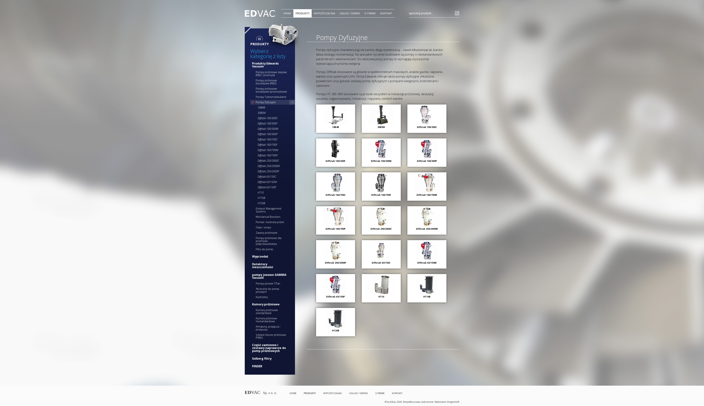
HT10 (261, 192)
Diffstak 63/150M (267, 182)
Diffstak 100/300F (267, 123)
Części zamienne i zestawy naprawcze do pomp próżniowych (269, 348)
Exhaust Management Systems (268, 210)
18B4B (261, 107)
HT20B (261, 203)
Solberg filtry (262, 359)
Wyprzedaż (260, 256)
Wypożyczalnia (324, 13)
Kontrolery (262, 297)
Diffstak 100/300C (268, 118)
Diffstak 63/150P (267, 187)
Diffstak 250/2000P (268, 171)
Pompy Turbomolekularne (271, 97)
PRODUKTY (302, 13)
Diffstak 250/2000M (269, 166)
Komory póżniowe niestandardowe (266, 320)
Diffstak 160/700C (268, 139)
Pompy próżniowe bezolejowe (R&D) (266, 82)
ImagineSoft (453, 401)
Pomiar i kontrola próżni (270, 222)
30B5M (261, 113)
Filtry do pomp (264, 249)
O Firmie (370, 13)
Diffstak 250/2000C (268, 160)
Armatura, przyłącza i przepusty (268, 328)
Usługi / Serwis (350, 13)
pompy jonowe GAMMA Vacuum (269, 276)
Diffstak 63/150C (267, 176)
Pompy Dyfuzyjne (266, 102)
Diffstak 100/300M (268, 129)
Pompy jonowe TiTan (268, 283)
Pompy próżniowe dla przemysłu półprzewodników (268, 241)
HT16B (261, 198)
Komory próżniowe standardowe (267, 311)
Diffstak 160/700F (267, 144)
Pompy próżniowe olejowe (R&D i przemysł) (271, 73)
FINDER (257, 366)
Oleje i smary (263, 227)
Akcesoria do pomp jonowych (267, 290)
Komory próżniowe (266, 304)
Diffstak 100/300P (268, 134)
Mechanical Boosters (268, 216)
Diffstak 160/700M (268, 150)
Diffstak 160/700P (268, 155)
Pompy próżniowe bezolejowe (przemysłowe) (271, 90)
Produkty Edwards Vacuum (265, 64)
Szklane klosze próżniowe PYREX (271, 336)
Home (287, 13)
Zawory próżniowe (266, 232)
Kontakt (386, 13)
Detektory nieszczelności (262, 265)
